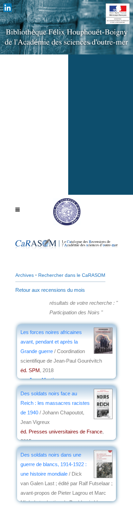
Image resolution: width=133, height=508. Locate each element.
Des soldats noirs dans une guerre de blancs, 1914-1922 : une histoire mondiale (53, 464)
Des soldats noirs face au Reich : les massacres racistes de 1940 (55, 403)
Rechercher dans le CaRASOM (71, 275)
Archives (24, 275)
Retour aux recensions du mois (50, 290)
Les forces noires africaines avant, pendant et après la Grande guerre (51, 341)
